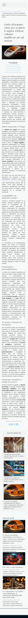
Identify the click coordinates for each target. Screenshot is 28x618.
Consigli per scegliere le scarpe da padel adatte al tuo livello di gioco (13, 479)
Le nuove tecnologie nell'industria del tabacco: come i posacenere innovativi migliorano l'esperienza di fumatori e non (13, 505)
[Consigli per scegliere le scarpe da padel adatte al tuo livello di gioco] (14, 468)
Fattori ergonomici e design (13, 64)
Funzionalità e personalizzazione (13, 68)
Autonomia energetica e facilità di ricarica (13, 72)
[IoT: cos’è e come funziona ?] (14, 558)
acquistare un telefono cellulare (11, 181)
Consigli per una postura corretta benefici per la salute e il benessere (14, 456)
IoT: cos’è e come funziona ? (13, 567)
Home (3, 11)
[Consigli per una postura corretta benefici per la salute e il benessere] (14, 445)
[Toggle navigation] (4, 4)
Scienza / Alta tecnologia (13, 11)
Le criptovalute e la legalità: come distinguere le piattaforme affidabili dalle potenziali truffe (13, 594)
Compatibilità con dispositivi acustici (13, 66)
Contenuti (13, 63)
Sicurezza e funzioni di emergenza (13, 70)
